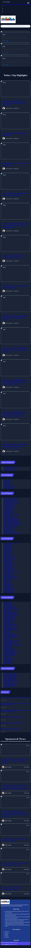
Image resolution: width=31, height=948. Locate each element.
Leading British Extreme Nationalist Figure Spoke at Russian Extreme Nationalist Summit (15, 317)
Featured (7, 937)
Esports (6, 934)
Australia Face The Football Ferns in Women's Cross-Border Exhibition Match (15, 697)
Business (7, 933)
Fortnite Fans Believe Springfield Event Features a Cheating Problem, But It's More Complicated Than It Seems (15, 382)
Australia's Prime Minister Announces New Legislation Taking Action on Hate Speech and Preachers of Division (15, 787)
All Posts (7, 931)
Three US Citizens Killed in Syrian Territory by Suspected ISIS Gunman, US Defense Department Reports (15, 225)
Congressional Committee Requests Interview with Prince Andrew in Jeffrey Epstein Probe (14, 103)
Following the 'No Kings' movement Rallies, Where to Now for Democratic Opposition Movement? (15, 350)
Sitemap (16, 942)
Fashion (6, 935)
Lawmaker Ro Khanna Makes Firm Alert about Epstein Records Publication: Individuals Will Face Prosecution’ (14, 414)
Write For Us (3, 942)
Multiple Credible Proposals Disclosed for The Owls (10, 728)
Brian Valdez (6, 40)
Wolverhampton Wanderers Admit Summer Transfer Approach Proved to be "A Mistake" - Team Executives (15, 446)
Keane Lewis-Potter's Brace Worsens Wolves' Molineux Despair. (12, 722)
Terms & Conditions (10, 942)
